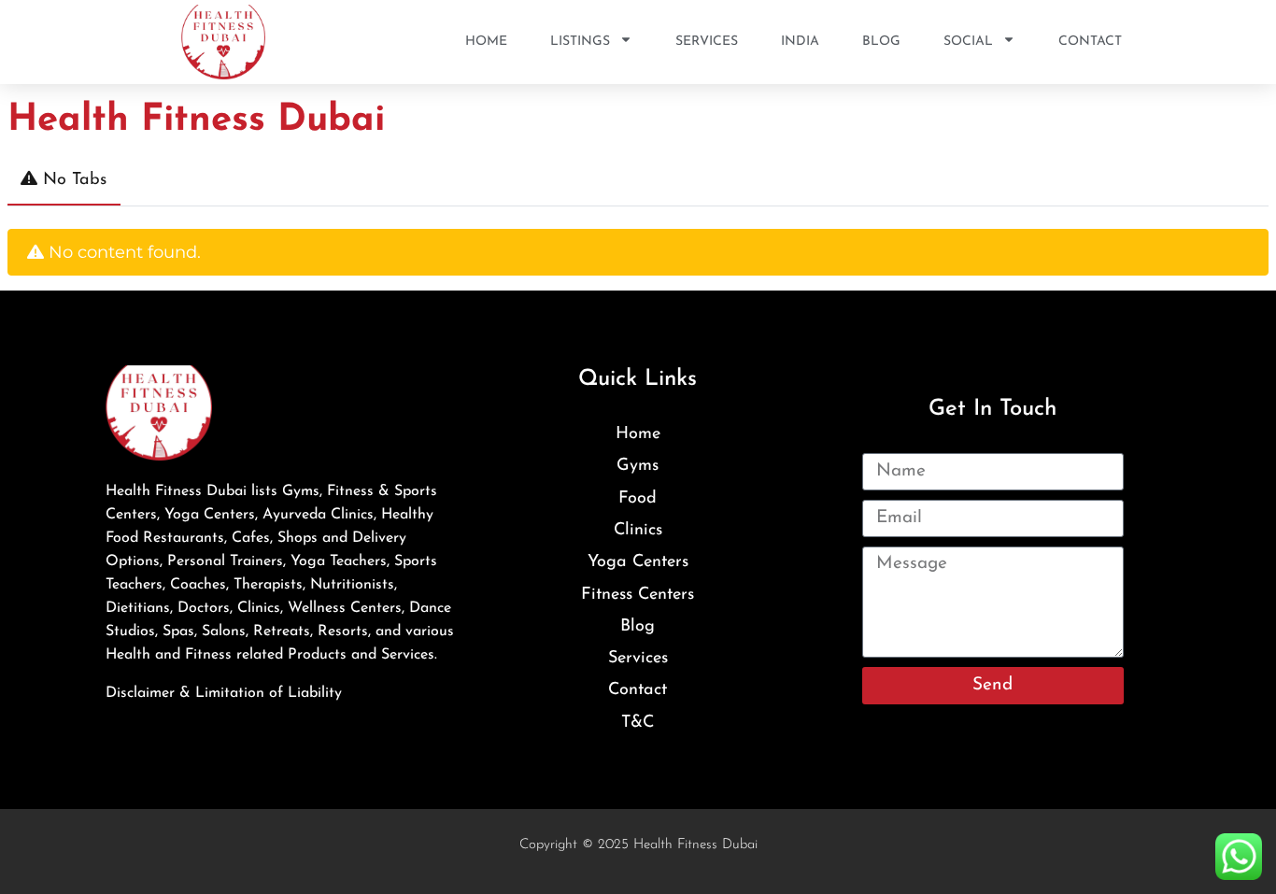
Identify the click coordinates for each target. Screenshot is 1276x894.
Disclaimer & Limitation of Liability (224, 693)
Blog (881, 42)
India (800, 42)
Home (486, 42)
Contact (1090, 42)
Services (706, 42)
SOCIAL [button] (968, 42)
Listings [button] (580, 42)
